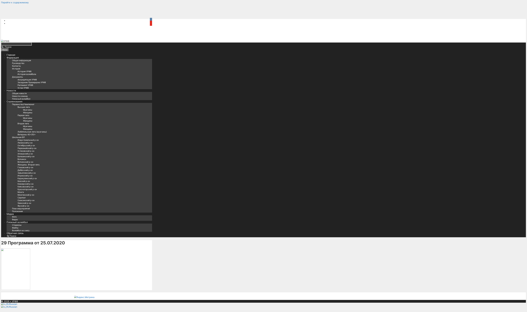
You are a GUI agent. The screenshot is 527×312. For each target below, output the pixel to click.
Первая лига (23, 115)
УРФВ (15, 301)
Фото (14, 217)
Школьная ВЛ (18, 137)
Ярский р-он (23, 206)
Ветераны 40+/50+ (27, 134)
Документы (17, 77)
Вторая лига (23, 123)
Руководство (18, 63)
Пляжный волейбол (21, 99)
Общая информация (21, 60)
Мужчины (27, 110)
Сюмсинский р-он (26, 200)
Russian (13, 304)
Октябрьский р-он (26, 145)
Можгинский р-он (26, 195)
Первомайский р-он (27, 148)
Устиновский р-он (26, 151)
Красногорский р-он (27, 189)
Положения (17, 211)
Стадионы (17, 225)
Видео (15, 219)
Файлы (15, 228)
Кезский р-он (24, 181)
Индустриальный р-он (28, 140)
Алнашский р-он (25, 154)
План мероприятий (21, 208)
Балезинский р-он (26, 156)
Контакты (16, 66)
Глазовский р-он (25, 167)
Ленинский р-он (25, 143)
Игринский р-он (25, 175)
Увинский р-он (24, 203)
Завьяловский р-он (27, 173)
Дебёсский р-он (25, 170)
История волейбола (27, 74)
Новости (11, 90)
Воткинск (22, 159)
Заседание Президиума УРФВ (32, 82)
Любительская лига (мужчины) (32, 132)
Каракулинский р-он (27, 178)
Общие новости (19, 93)
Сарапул (22, 197)
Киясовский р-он (25, 186)
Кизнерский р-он (25, 184)
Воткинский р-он (25, 162)
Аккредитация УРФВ (27, 79)
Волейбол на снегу (21, 230)
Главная (11, 54)
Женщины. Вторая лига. (29, 164)
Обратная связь (15, 233)
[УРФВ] (5, 41)
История (16, 68)
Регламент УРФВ (25, 85)
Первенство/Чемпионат (23, 104)
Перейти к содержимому (15, 2)
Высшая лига (24, 107)
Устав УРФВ (23, 88)
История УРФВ (24, 71)
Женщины (27, 112)
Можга (21, 192)
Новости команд (20, 96)
